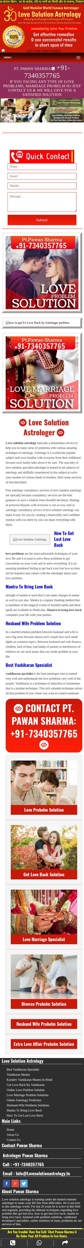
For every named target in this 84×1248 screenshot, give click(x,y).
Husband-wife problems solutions (28, 1105)
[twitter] (24, 1183)
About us (13, 1134)
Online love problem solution (26, 1090)
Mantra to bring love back (24, 1110)
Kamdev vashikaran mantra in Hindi (29, 1079)
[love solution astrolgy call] (42, 37)
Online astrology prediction (24, 1100)
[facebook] (7, 1183)
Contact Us (14, 1140)
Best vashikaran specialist (23, 1069)
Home (10, 1129)
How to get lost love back (25, 1115)
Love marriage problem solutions (27, 1095)
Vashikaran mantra (18, 1074)
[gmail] (15, 1183)
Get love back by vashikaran (26, 1084)
